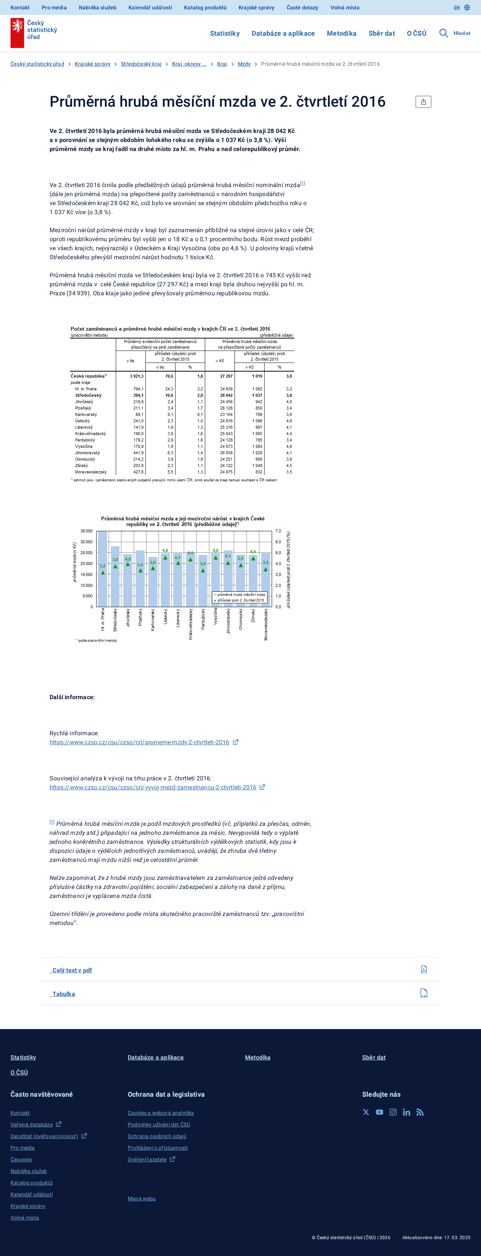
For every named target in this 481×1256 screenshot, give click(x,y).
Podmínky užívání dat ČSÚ (159, 1124)
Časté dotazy (303, 8)
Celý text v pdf (71, 970)
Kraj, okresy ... (189, 64)
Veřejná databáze (32, 1124)
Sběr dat (382, 33)
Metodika (342, 33)
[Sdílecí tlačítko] (423, 102)
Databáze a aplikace (283, 33)
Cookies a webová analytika (161, 1113)
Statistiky (225, 33)
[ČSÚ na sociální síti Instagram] (393, 1112)
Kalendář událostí (150, 8)
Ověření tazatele (147, 1159)
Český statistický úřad (37, 64)
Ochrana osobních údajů (157, 1136)
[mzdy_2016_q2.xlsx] (423, 993)
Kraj (222, 64)
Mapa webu (142, 1199)
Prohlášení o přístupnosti (158, 1148)
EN (457, 7)
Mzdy (244, 64)
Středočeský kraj (141, 64)
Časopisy (21, 1159)
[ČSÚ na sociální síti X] (366, 1112)
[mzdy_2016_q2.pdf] (423, 969)
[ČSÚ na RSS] (420, 1112)
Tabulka (62, 994)
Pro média (54, 8)
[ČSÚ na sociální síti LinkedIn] (406, 1112)
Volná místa (345, 8)
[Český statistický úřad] (34, 33)
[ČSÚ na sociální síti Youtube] (379, 1112)
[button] (65, 1094)
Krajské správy (256, 8)
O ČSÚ (417, 33)
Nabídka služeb (97, 8)
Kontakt (20, 8)
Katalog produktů (205, 8)
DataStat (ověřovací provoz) (44, 1136)
